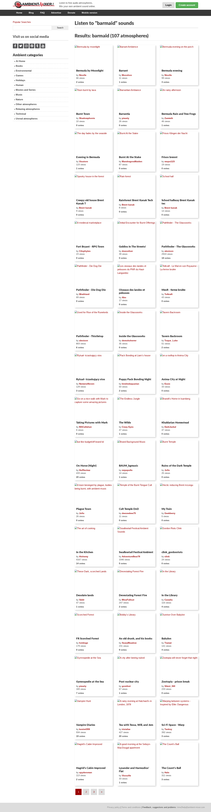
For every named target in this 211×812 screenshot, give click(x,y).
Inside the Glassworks (132, 336)
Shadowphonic (87, 118)
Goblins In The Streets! (132, 246)
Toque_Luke (171, 340)
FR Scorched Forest (87, 638)
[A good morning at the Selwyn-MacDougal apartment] (136, 753)
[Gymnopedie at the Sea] (94, 667)
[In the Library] (179, 581)
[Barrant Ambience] (136, 56)
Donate (71, 12)
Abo (124, 297)
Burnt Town (83, 114)
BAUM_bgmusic (128, 465)
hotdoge (83, 643)
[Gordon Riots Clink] (179, 538)
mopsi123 (170, 161)
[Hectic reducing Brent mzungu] (179, 494)
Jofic (167, 470)
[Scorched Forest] (94, 624)
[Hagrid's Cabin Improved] (94, 753)
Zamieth (169, 118)
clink (167, 556)
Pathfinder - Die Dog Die (91, 290)
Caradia (169, 599)
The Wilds (125, 422)
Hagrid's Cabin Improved (91, 768)
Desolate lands (85, 595)
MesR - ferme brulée (173, 290)
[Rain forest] (136, 186)
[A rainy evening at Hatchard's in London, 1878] (136, 710)
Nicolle (82, 75)
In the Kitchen (84, 552)
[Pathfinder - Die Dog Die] (94, 275)
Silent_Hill (170, 686)
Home (19, 12)
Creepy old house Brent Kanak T (90, 202)
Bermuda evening (172, 70)
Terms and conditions (131, 807)
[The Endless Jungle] (136, 408)
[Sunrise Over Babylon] (179, 624)
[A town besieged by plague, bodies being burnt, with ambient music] (94, 494)
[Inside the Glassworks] (136, 322)
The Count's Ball (171, 768)
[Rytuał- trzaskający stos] (94, 365)
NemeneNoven (86, 384)
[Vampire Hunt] (94, 710)
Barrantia (124, 114)
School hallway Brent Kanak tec (178, 202)
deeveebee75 (129, 513)
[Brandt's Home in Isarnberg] (179, 408)
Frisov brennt (169, 157)
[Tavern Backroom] (179, 322)
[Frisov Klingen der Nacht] (179, 143)
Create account (187, 5)
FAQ (42, 12)
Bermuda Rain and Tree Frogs (179, 114)
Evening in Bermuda (88, 157)
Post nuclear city (129, 681)
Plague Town (83, 509)
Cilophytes (85, 251)
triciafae (126, 729)
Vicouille (126, 775)
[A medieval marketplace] (94, 232)
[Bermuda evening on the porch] (179, 56)
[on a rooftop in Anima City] (179, 365)
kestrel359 (84, 729)
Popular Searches (22, 22)
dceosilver (127, 251)
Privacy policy (113, 807)
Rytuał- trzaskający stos (90, 379)
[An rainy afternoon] (179, 99)
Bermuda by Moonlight (89, 70)
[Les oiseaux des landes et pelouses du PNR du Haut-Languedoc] (136, 275)
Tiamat (168, 643)
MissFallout (128, 599)
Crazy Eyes (127, 427)
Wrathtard (84, 294)
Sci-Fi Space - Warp (173, 725)
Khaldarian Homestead (175, 422)
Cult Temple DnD (129, 509)
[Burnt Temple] (179, 451)
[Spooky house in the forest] (94, 186)
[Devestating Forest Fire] (136, 581)
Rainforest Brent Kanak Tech (136, 200)
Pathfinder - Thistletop (89, 336)
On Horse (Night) (86, 465)
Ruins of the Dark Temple (176, 465)
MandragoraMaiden (132, 161)
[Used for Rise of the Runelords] (94, 322)
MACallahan (85, 427)
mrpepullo (127, 470)
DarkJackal (170, 427)
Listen (82, 64)
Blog (31, 12)
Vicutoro (83, 161)
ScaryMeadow (129, 643)
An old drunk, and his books (135, 638)
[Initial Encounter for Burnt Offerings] (136, 232)
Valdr (81, 599)
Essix (167, 384)
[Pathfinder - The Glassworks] (179, 232)
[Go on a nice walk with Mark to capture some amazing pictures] (94, 408)
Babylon (166, 638)
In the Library (169, 595)
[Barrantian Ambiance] (136, 99)
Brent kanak (85, 208)
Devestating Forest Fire (133, 595)
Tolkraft (169, 294)
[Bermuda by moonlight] (94, 56)
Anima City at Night (173, 379)
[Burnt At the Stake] (136, 143)
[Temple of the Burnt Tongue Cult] (136, 494)
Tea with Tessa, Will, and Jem (136, 725)
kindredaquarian (130, 384)
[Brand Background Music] (136, 451)
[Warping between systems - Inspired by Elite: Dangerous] (179, 710)
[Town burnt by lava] (94, 99)
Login (168, 5)
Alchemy (83, 556)
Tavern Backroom (172, 336)
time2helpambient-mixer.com (191, 807)
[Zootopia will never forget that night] (179, 667)
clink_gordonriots (172, 552)
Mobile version (89, 12)
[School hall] (179, 186)
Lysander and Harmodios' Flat (134, 769)
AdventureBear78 (131, 556)
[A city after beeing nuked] (136, 667)
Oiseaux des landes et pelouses (132, 291)
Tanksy (168, 729)
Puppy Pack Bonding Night (135, 379)
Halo (167, 772)
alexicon (169, 251)
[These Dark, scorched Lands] (94, 581)
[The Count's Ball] (179, 753)
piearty (125, 118)
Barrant (123, 70)
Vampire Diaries (85, 725)
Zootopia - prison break (176, 681)
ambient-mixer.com (36, 4)
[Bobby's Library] (136, 624)
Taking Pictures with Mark (92, 422)
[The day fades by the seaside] (94, 143)
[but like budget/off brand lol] (94, 451)
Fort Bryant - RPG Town (90, 246)
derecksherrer (129, 340)
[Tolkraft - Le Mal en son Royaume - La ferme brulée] (179, 275)
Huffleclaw (84, 470)
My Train (167, 509)
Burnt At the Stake (130, 157)
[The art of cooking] (94, 538)
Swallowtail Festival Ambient (136, 552)
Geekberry (170, 513)
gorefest (126, 686)
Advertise (56, 12)
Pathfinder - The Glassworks (178, 246)
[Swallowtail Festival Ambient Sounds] (136, 538)
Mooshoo (127, 75)
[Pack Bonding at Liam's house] (136, 365)
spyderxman (85, 772)
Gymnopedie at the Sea (90, 681)
